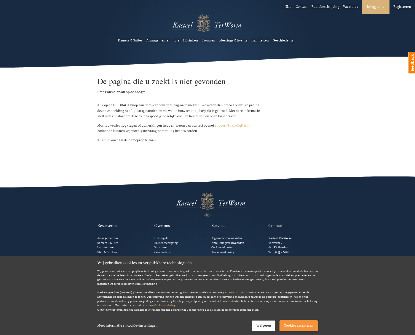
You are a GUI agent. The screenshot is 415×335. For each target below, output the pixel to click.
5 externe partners (234, 293)
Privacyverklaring (222, 252)
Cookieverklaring (164, 306)
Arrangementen (158, 40)
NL (287, 7)
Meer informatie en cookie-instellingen (127, 325)
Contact (302, 7)
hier (107, 140)
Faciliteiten (260, 40)
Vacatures (350, 7)
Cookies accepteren (298, 325)
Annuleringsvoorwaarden (227, 243)
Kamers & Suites (130, 40)
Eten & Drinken (186, 40)
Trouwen (208, 40)
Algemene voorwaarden (226, 238)
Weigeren (263, 325)
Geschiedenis (283, 40)
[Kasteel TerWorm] (207, 25)
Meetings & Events (233, 40)
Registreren (402, 7)
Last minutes (105, 247)
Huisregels (161, 238)
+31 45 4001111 (281, 252)
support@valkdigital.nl (233, 125)
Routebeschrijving (325, 7)
